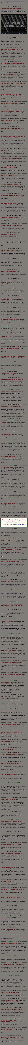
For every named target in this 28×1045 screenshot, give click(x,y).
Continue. (21, 522)
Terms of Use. (21, 524)
